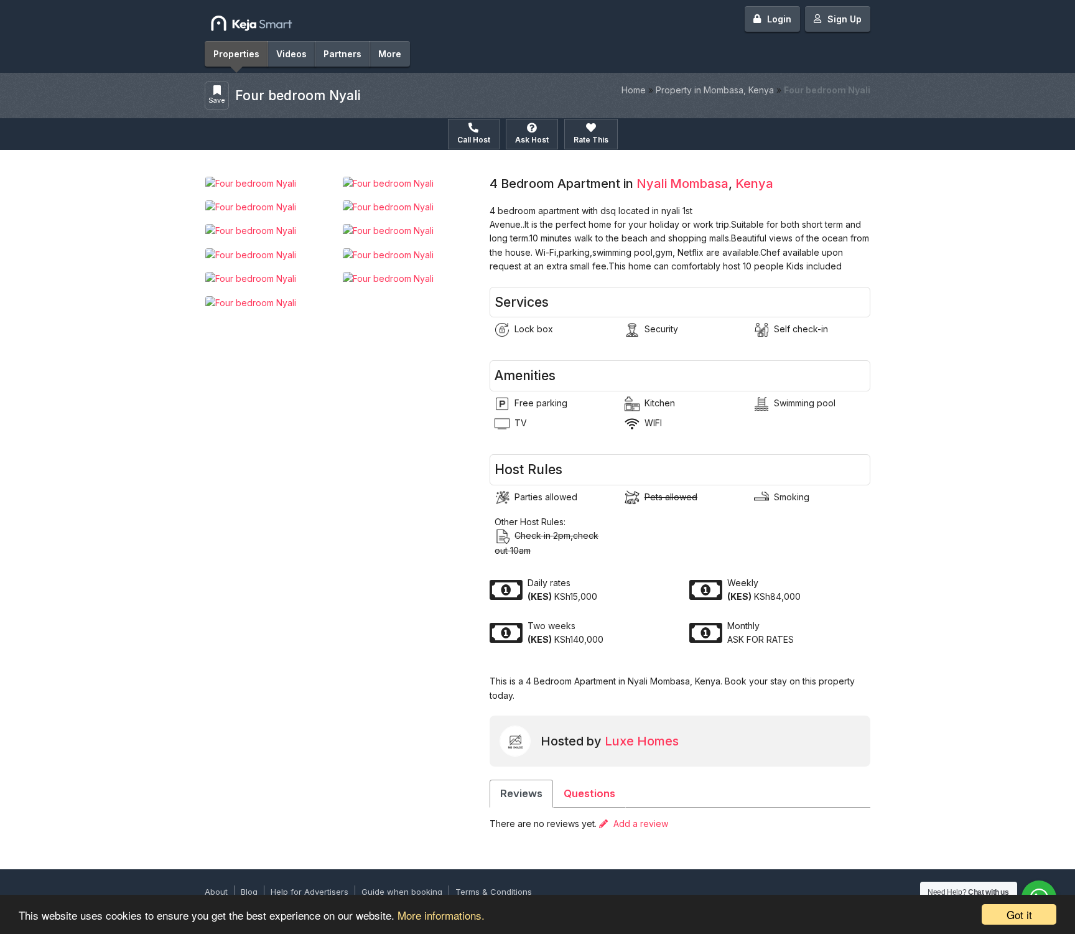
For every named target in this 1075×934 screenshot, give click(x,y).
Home (633, 90)
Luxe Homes (642, 741)
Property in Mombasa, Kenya (715, 90)
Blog (249, 892)
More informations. (441, 915)
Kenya (754, 183)
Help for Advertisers (309, 892)
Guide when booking (401, 892)
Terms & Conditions (493, 892)
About (216, 892)
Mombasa (699, 183)
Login (779, 19)
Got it (1019, 914)
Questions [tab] (589, 793)
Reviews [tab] (521, 793)
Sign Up (844, 19)
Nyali (651, 183)
